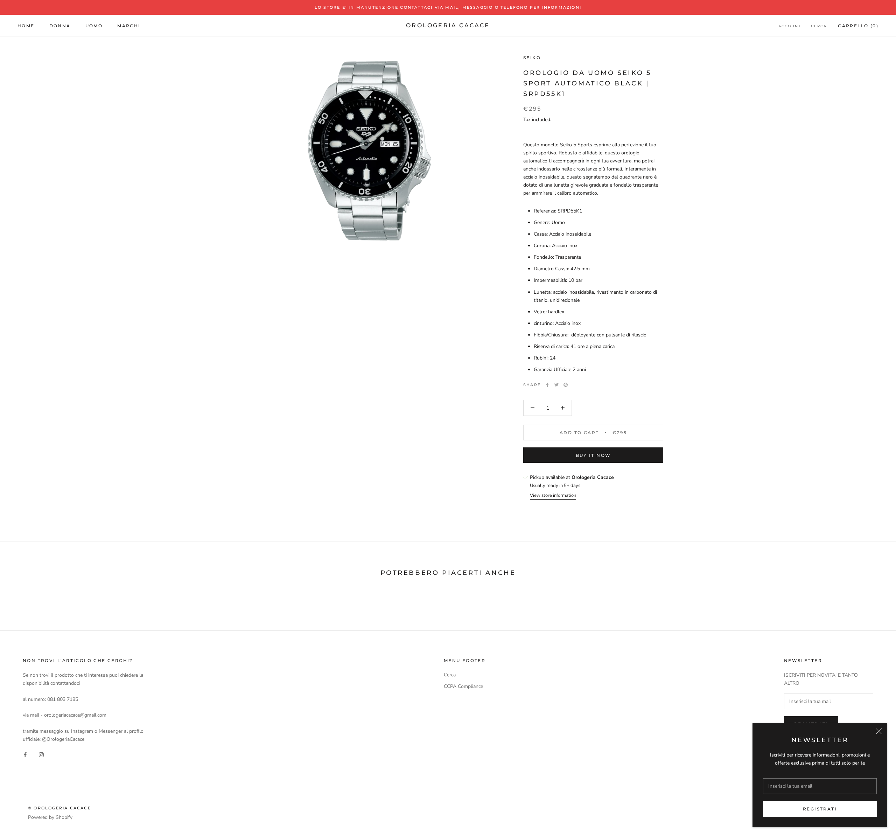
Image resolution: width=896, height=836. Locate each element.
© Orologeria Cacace (59, 808)
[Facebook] (547, 385)
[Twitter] (556, 385)
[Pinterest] (566, 385)
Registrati (820, 808)
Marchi (128, 25)
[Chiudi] (879, 731)
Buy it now (593, 455)
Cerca (819, 26)
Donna (60, 25)
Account (789, 26)
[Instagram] (41, 754)
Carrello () (858, 25)
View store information (553, 495)
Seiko (532, 57)
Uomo (94, 25)
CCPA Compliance (463, 686)
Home (26, 25)
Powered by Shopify (50, 817)
